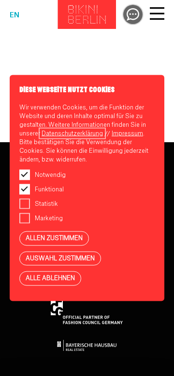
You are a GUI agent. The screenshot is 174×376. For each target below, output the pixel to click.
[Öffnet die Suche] (133, 14)
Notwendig (50, 175)
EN (14, 15)
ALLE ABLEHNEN (50, 278)
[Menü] (157, 15)
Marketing (49, 218)
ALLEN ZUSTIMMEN (54, 238)
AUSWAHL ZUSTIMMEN (60, 258)
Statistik (46, 204)
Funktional (49, 189)
